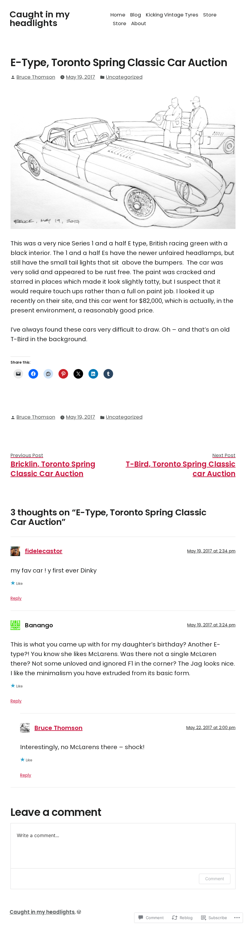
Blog (135, 14)
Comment (214, 878)
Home (117, 14)
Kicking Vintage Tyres (172, 14)
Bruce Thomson (35, 77)
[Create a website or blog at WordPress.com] (79, 912)
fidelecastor (43, 551)
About (138, 23)
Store (210, 14)
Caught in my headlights (40, 18)
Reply (16, 598)
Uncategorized (124, 77)
